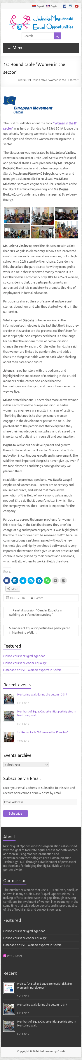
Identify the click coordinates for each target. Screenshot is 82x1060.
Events (21, 80)
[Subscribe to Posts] (4, 956)
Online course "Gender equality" (25, 663)
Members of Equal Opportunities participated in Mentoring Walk (39, 630)
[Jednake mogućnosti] (41, 14)
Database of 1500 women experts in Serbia (32, 670)
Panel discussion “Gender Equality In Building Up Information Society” (35, 612)
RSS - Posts (14, 956)
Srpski (40, 6)
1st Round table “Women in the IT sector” (42, 732)
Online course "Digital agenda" (24, 656)
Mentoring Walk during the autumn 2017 (42, 694)
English (54, 6)
